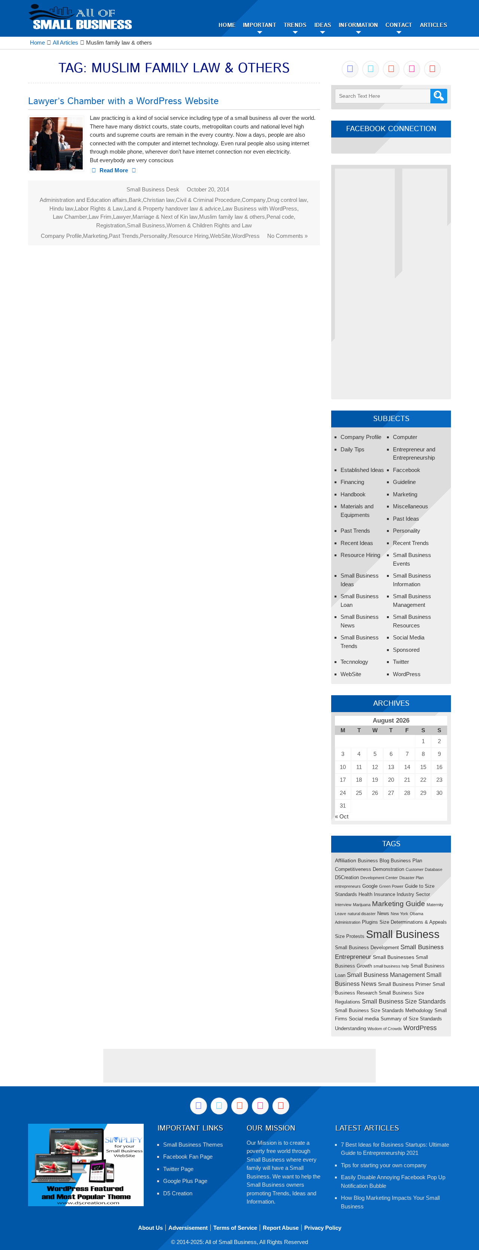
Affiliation (345, 860)
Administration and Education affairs (83, 200)
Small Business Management (386, 974)
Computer (405, 437)
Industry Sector (413, 894)
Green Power (391, 886)
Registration (110, 225)
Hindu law (61, 208)
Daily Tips (352, 449)
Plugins (370, 922)
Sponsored (406, 650)
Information (358, 25)
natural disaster (362, 913)
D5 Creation (177, 1193)
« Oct (341, 816)
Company (254, 200)
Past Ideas (406, 518)
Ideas (323, 25)
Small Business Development (367, 947)
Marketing (95, 236)
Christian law (158, 200)
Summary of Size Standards (411, 1019)
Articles (433, 25)
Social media (364, 1019)
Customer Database (424, 869)
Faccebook (406, 470)
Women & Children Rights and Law (209, 225)
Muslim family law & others (232, 217)
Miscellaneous (410, 506)
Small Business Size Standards (404, 1001)
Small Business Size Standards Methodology (384, 1010)
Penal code (280, 217)
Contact (398, 25)
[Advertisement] (365, 281)
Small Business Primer (404, 984)
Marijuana (361, 904)
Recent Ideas (357, 543)
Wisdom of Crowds (384, 1028)
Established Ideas (362, 470)
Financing (352, 482)
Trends (295, 25)
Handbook (353, 494)
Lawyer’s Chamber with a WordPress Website (123, 101)
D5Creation (347, 877)
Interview (343, 904)
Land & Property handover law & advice (172, 208)
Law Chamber (70, 217)
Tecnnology (354, 662)
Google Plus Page (185, 1181)
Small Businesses (393, 957)
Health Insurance (377, 894)
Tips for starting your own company (384, 1165)
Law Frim (100, 217)
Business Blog (373, 860)
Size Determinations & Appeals (413, 922)
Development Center (379, 877)
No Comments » (287, 236)
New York (399, 913)
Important (259, 25)
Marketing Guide (398, 904)
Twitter (401, 662)
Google (370, 886)
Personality (153, 236)
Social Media (408, 637)
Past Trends (123, 236)
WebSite (220, 236)
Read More (114, 170)
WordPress (246, 236)
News (383, 913)
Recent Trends (411, 543)
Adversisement (188, 1228)
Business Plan (406, 860)
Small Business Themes (193, 1144)
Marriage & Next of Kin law (165, 217)
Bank (135, 200)
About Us (150, 1228)
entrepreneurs (348, 886)
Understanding (350, 1028)
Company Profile (61, 236)
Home (227, 25)
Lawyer (122, 217)
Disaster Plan (411, 877)
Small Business (146, 225)
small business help (391, 966)
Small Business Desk (152, 189)
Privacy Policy (322, 1228)
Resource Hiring (188, 236)
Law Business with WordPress (259, 208)
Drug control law (287, 200)
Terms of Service (235, 1228)
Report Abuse (281, 1228)
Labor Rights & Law (99, 208)
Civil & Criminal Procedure (208, 200)
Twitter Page (178, 1169)
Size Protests (349, 936)
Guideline (404, 482)
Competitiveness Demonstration (369, 869)
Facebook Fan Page (188, 1156)
